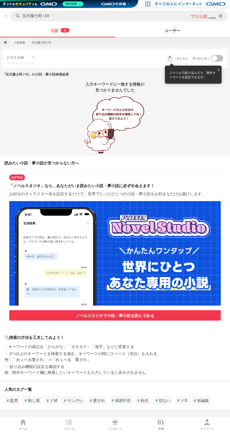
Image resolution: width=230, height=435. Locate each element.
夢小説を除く (201, 58)
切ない (163, 400)
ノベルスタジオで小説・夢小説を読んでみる (115, 315)
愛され (97, 400)
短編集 (201, 400)
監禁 (12, 400)
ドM (52, 400)
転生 (143, 400)
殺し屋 (32, 400)
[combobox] (20, 57)
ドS (182, 400)
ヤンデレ (73, 400)
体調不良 (121, 400)
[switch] (217, 58)
